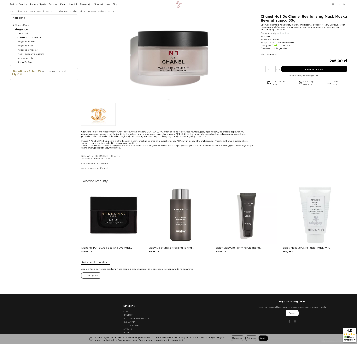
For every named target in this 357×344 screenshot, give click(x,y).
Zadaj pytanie (91, 275)
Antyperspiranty (25, 58)
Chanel (275, 39)
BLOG (126, 332)
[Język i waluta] (344, 4)
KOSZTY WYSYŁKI (132, 325)
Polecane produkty (94, 181)
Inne (108, 4)
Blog (115, 4)
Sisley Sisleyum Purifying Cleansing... (238, 247)
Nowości (98, 4)
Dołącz (292, 313)
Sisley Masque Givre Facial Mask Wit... (306, 247)
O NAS (126, 311)
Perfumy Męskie (38, 4)
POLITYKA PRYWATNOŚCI (136, 318)
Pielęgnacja (85, 4)
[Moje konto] (339, 4)
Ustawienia (237, 338)
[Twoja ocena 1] (278, 33)
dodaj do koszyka (314, 69)
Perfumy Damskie (18, 4)
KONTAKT (128, 315)
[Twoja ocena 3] (283, 33)
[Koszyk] (333, 4)
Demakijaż (22, 33)
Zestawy (53, 4)
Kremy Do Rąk (24, 62)
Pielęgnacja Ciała (26, 41)
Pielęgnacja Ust (25, 45)
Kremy (63, 4)
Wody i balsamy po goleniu (30, 54)
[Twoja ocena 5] (288, 33)
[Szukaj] (327, 4)
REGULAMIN (129, 322)
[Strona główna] (178, 4)
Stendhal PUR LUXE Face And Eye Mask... (106, 247)
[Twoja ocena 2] (280, 33)
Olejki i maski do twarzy (29, 37)
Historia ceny (267, 54)
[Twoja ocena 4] (285, 33)
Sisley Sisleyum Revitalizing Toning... (171, 247)
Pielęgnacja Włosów (27, 50)
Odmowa (251, 338)
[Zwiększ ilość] (263, 69)
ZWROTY (127, 329)
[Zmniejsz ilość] (273, 69)
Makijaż (73, 4)
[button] (169, 58)
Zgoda (263, 338)
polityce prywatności (175, 340)
